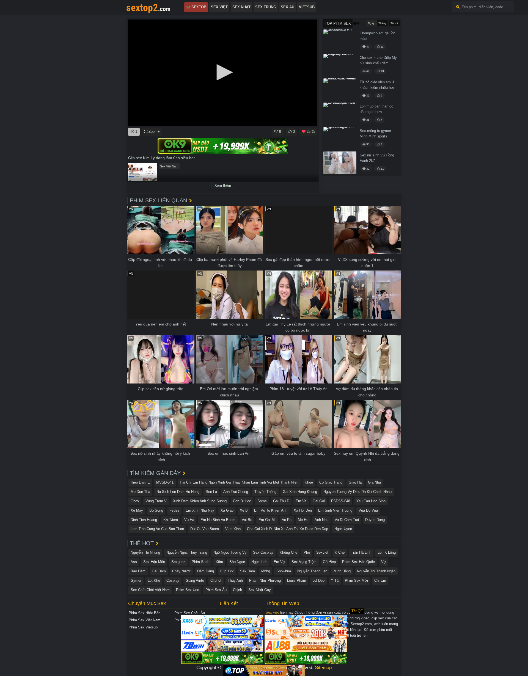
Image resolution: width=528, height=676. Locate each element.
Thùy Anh (235, 580)
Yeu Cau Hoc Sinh (371, 501)
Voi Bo (247, 520)
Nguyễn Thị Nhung (145, 552)
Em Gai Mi (267, 520)
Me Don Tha (140, 492)
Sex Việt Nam (169, 166)
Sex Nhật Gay (259, 590)
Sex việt (272, 612)
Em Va (301, 501)
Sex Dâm (247, 571)
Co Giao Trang (330, 482)
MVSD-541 (165, 482)
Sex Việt (219, 7)
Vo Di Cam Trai (347, 520)
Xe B (244, 510)
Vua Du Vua (368, 510)
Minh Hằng (342, 571)
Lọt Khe (154, 580)
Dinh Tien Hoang (144, 520)
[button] (223, 72)
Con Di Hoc (242, 501)
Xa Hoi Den (303, 510)
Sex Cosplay (263, 552)
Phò (307, 552)
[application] (222, 73)
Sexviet (322, 552)
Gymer (136, 580)
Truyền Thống (265, 492)
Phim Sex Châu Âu (189, 613)
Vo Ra (287, 520)
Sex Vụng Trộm (304, 562)
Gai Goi (319, 501)
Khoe (309, 482)
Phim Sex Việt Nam (144, 620)
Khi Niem (170, 520)
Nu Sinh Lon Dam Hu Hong (177, 492)
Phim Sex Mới (356, 580)
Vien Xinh (233, 529)
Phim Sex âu (216, 590)
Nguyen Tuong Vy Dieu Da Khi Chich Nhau (357, 492)
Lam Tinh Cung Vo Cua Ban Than (157, 529)
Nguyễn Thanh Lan (312, 571)
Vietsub (307, 7)
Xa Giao (227, 510)
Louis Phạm (296, 580)
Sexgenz (178, 562)
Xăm (219, 562)
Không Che (288, 552)
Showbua (283, 571)
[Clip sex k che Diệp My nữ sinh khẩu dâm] (339, 65)
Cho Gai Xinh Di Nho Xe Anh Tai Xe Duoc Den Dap (287, 529)
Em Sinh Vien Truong (335, 510)
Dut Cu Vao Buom (204, 529)
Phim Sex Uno (187, 590)
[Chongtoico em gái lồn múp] (339, 40)
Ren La (211, 492)
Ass (134, 562)
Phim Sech (200, 562)
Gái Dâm (159, 571)
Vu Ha (189, 520)
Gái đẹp (329, 562)
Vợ (383, 562)
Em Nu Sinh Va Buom (217, 520)
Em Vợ (279, 562)
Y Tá (335, 580)
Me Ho (303, 520)
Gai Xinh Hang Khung (300, 492)
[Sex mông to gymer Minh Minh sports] (339, 138)
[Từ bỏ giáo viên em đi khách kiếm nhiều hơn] (339, 89)
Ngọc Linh (259, 562)
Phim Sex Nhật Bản (144, 613)
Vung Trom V (156, 501)
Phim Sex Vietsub (143, 627)
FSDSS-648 (340, 501)
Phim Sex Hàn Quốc (358, 562)
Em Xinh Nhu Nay (200, 510)
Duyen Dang (375, 520)
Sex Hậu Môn (154, 562)
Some (262, 501)
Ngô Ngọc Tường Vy (230, 552)
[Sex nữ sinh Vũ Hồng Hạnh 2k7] (339, 162)
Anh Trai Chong (235, 492)
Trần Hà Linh (361, 552)
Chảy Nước (181, 571)
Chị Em (380, 580)
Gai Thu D (281, 501)
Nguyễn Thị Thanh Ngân (376, 571)
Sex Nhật (241, 7)
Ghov (135, 501)
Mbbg (265, 571)
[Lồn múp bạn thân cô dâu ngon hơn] (339, 114)
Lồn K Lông (387, 552)
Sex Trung (265, 7)
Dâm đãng (205, 571)
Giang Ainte (195, 580)
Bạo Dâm (138, 571)
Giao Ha (355, 482)
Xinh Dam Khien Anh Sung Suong (200, 501)
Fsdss (174, 510)
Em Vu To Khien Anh (270, 510)
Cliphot (215, 580)
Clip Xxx (227, 571)
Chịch (237, 590)
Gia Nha (374, 482)
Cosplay (172, 580)
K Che (340, 552)
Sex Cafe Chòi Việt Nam (150, 590)
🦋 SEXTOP (196, 7)
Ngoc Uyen (343, 529)
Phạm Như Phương (265, 580)
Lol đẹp (318, 580)
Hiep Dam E (140, 482)
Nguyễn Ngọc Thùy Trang (186, 552)
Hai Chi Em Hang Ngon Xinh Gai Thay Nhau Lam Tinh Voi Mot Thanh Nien (239, 482)
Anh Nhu (321, 520)
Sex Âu (287, 7)
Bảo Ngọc (237, 562)
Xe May (137, 510)
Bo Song (156, 510)
